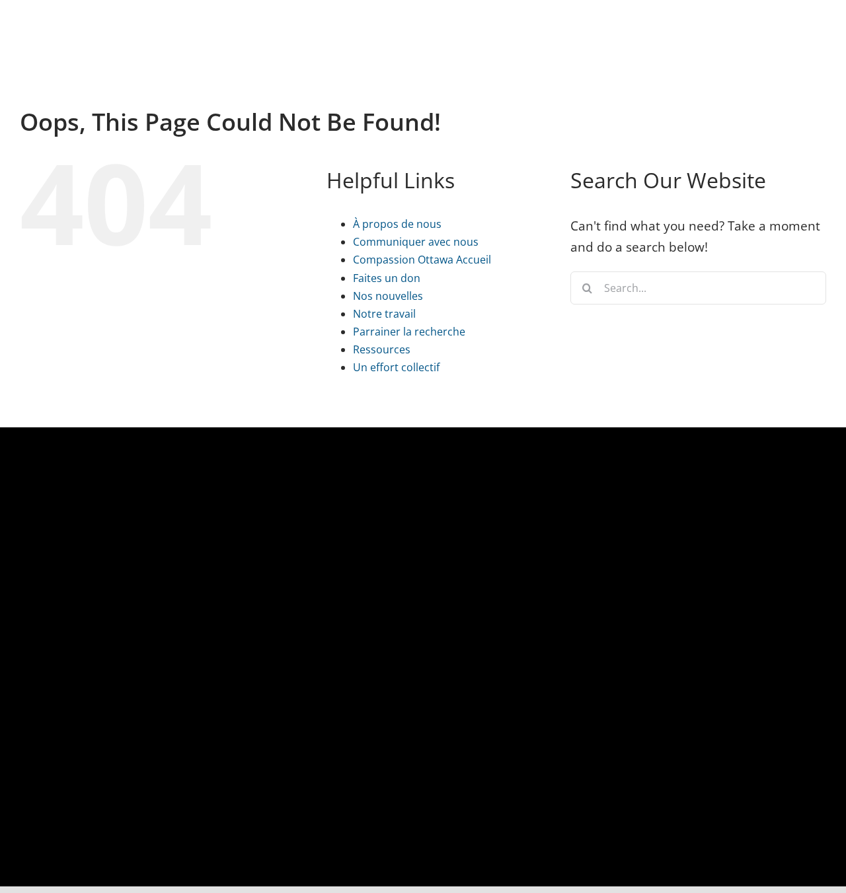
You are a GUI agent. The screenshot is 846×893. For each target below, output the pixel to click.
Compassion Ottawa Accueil (422, 259)
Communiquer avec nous (416, 241)
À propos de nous (397, 224)
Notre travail (384, 313)
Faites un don (386, 278)
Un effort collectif (396, 367)
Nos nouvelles (388, 296)
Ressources (381, 349)
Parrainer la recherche (409, 331)
